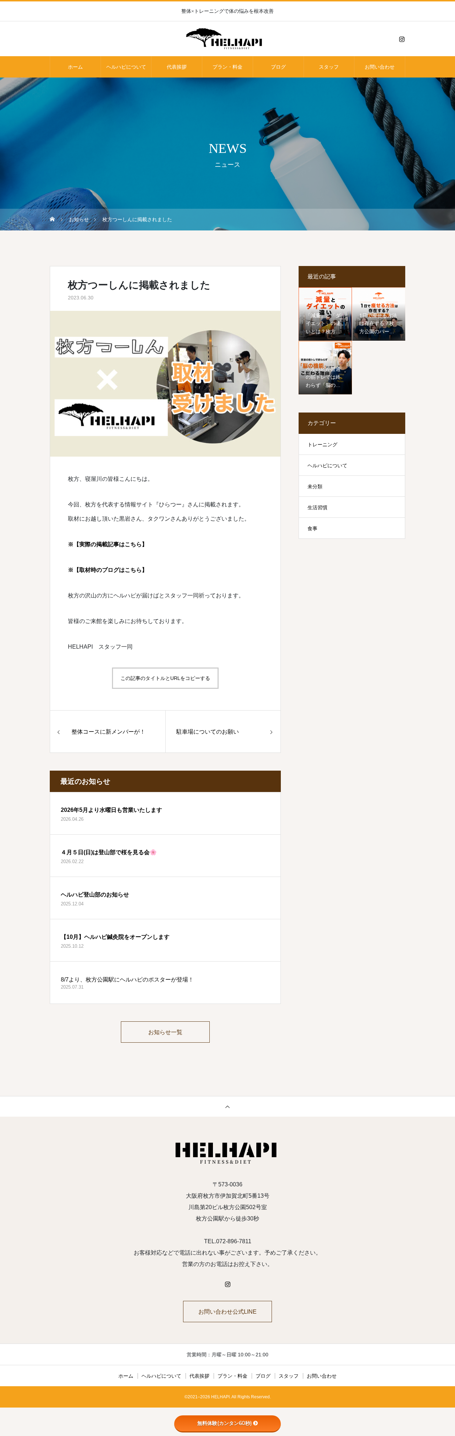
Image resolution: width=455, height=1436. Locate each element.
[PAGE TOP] (227, 1106)
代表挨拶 (177, 67)
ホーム (75, 67)
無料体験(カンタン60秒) (224, 1423)
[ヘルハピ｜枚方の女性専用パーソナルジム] (227, 39)
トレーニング (322, 444)
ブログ (278, 67)
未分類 (314, 486)
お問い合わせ (380, 67)
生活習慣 (317, 507)
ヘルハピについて (126, 67)
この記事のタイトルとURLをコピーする (165, 678)
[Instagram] (401, 39)
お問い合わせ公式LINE (227, 1312)
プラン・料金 (227, 67)
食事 (312, 528)
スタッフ (329, 67)
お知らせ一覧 (165, 1032)
